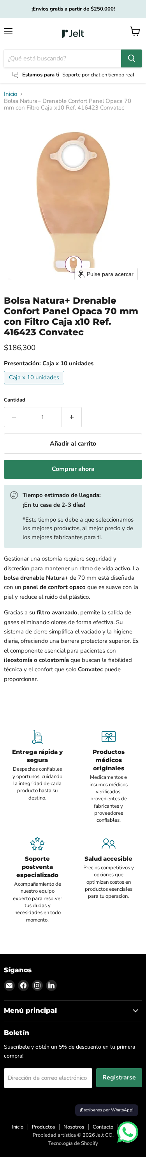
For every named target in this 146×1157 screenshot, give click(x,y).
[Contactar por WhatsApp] (127, 1132)
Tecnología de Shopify (73, 1143)
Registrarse (119, 1077)
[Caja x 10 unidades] (35, 386)
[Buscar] (131, 58)
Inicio (10, 94)
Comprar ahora (73, 469)
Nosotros (73, 1126)
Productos (43, 1126)
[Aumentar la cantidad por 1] (72, 417)
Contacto (103, 1126)
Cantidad (14, 400)
